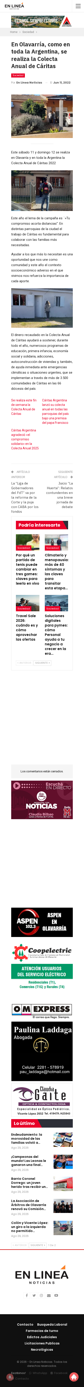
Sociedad (18, 75)
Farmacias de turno (42, 1331)
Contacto (25, 1324)
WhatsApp (40, 1373)
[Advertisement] (42, 720)
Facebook (60, 1373)
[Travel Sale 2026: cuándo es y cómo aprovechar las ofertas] (27, 603)
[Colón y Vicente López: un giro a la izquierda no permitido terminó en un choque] (63, 1228)
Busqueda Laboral (52, 1324)
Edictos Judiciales (42, 1337)
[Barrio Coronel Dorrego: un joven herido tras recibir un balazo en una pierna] (63, 1184)
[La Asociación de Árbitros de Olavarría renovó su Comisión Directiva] (63, 1206)
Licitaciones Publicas (42, 1343)
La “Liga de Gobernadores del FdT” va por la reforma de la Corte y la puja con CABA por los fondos (25, 497)
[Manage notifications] (9, 1377)
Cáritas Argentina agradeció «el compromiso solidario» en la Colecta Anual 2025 (25, 439)
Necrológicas (42, 1349)
